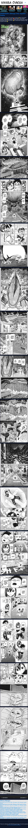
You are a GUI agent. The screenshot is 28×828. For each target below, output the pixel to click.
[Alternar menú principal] (25, 2)
